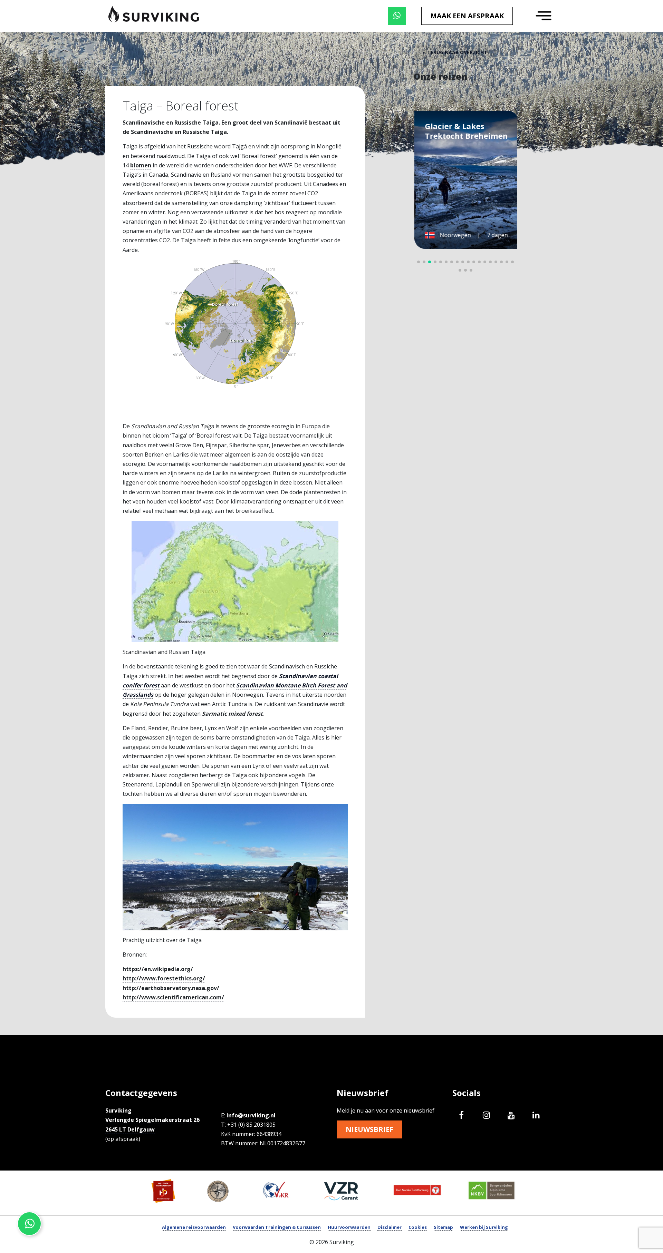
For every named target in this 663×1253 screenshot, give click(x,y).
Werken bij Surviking (484, 1227)
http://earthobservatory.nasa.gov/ (171, 988)
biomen (140, 165)
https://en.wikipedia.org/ (158, 969)
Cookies (418, 1227)
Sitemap (443, 1227)
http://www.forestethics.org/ (164, 978)
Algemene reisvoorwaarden (194, 1227)
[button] (507, 95)
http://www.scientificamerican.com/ (173, 997)
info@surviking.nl (251, 1115)
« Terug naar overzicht (455, 52)
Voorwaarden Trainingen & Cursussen (277, 1227)
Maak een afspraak (467, 15)
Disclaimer (389, 1227)
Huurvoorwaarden (349, 1227)
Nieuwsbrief (369, 1129)
